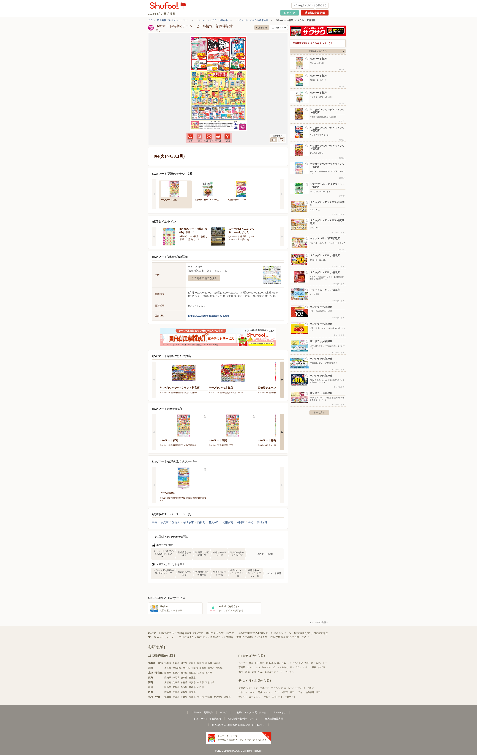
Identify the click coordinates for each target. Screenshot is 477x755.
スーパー (242, 663)
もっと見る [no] (319, 412)
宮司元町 (262, 522)
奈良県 (200, 682)
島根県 (192, 687)
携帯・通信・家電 (247, 672)
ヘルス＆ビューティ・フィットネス (276, 672)
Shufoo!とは (280, 712)
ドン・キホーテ (261, 688)
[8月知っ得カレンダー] (242, 188)
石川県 (200, 672)
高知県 (192, 692)
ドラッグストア (295, 663)
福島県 (217, 663)
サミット (242, 697)
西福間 (201, 522)
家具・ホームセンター (315, 663)
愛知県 (167, 677)
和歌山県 (209, 682)
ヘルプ (223, 712)
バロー (267, 697)
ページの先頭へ (319, 622)
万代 (260, 692)
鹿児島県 (218, 697)
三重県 (192, 677)
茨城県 (202, 668)
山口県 (200, 687)
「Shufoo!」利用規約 (202, 712)
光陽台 (176, 522)
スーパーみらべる (297, 688)
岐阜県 (184, 677)
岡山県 (167, 687)
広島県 (176, 687)
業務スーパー (245, 688)
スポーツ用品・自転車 (314, 667)
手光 (250, 522)
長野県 (176, 672)
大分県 (200, 697)
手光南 (164, 522)
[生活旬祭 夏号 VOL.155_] (209, 188)
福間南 (240, 522)
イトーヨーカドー (247, 692)
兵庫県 (176, 682)
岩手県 (184, 663)
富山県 (192, 672)
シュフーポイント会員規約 (207, 718)
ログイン (289, 13)
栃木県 (211, 668)
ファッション (253, 667)
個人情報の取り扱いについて (243, 718)
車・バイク (295, 667)
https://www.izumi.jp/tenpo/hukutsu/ (209, 315)
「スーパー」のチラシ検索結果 (212, 20)
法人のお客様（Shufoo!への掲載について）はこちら (238, 724)
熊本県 (192, 697)
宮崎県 (208, 697)
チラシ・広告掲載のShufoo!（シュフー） (168, 20)
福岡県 (167, 697)
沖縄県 (227, 697)
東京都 (167, 668)
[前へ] (154, 194)
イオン (310, 688)
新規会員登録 (315, 13)
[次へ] (282, 194)
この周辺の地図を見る (204, 278)
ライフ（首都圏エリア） (310, 692)
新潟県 (184, 672)
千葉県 (194, 668)
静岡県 (176, 677)
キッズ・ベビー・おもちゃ (275, 667)
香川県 (176, 692)
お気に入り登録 (205, 416)
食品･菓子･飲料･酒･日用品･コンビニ (267, 663)
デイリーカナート (287, 697)
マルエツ (268, 692)
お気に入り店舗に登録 (279, 27)
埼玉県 (186, 668)
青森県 (176, 663)
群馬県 (219, 668)
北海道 (167, 663)
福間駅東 (188, 522)
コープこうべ (255, 697)
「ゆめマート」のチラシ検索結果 (251, 20)
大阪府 (167, 682)
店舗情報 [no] (261, 27)
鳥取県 (184, 687)
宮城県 (192, 663)
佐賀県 (176, 697)
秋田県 (200, 663)
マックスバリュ (278, 688)
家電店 (241, 667)
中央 (154, 522)
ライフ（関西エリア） (285, 692)
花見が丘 (214, 522)
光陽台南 (228, 522)
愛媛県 (184, 692)
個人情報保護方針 (274, 718)
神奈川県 (177, 668)
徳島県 (167, 692)
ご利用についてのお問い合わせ (250, 712)
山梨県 (167, 672)
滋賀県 (192, 682)
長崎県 (184, 697)
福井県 (208, 672)
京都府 (184, 682)
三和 (274, 697)
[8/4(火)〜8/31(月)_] (175, 188)
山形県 (208, 663)
